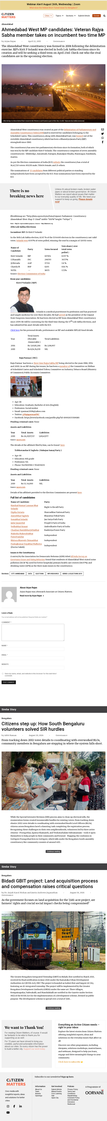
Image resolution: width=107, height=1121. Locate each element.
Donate (96, 16)
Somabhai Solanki (19, 519)
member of (65, 366)
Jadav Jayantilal (18, 523)
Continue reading (53, 851)
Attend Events (56, 1091)
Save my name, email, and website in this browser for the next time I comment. (31, 675)
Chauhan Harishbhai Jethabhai (25, 530)
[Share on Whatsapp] (102, 138)
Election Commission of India (31, 274)
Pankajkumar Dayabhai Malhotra (26, 544)
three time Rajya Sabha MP (46, 363)
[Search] (104, 16)
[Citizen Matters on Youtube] (8, 1112)
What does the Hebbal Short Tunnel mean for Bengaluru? (53, 8)
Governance (59, 41)
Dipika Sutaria (17, 512)
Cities (47, 16)
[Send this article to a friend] (102, 129)
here (62, 445)
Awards (38, 1094)
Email (5, 655)
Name (4, 646)
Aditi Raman (10, 735)
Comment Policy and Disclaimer (74, 1099)
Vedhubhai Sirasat (19, 526)
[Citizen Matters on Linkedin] (20, 1106)
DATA (30, 574)
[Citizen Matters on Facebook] (14, 1106)
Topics (59, 16)
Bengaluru (6, 718)
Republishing (72, 1096)
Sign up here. (67, 1077)
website (56, 162)
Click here (15, 330)
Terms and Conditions (71, 1092)
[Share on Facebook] (102, 142)
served (62, 315)
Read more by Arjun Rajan (31, 596)
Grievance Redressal (71, 1103)
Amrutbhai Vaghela (20, 516)
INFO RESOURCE (53, 574)
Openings (38, 1096)
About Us (38, 1089)
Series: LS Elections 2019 (72, 574)
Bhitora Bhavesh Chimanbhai (24, 540)
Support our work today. (34, 1049)
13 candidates (36, 170)
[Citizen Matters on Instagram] (8, 1106)
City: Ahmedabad (17, 574)
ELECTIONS (40, 574)
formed (79, 136)
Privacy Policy (73, 1089)
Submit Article (84, 16)
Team (37, 1091)
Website (5, 664)
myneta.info (20, 440)
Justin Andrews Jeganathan (44, 892)
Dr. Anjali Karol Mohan (15, 892)
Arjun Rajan (10, 41)
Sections (70, 16)
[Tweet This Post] (102, 133)
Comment (6, 622)
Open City (55, 1098)
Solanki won (22, 240)
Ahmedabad (7, 24)
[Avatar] (9, 594)
